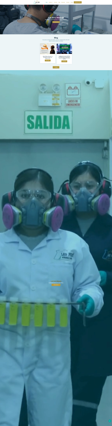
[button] (0, 19)
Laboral (72, 2)
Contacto (67, 2)
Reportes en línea (77, 2)
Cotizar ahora (56, 284)
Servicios (55, 2)
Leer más (47, 60)
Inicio (47, 2)
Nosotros (50, 2)
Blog (59, 2)
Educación (63, 2)
